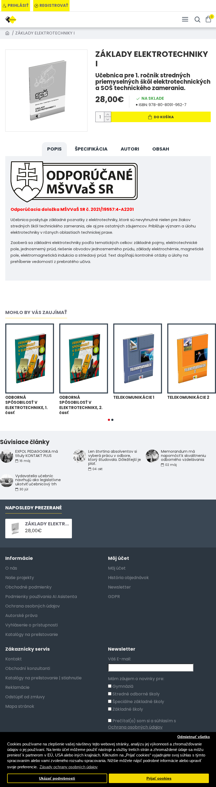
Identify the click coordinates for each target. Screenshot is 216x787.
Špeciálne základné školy (137, 702)
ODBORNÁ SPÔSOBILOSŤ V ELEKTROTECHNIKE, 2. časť (80, 405)
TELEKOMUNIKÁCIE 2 (188, 397)
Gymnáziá (122, 686)
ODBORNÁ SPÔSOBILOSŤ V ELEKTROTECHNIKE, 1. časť (26, 405)
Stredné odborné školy (135, 694)
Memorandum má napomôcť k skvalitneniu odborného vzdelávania (183, 456)
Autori (130, 149)
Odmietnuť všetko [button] (193, 737)
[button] (109, 420)
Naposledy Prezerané (33, 508)
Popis (54, 149)
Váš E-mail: (119, 659)
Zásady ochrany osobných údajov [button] (69, 767)
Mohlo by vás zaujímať (36, 313)
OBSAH (160, 149)
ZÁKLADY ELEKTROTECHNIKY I (47, 524)
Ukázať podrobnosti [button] (57, 778)
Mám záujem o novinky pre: (136, 679)
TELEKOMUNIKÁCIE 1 (133, 397)
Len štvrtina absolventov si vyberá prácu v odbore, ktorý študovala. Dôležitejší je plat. (114, 458)
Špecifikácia (91, 149)
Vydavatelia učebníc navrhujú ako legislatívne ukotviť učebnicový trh (38, 480)
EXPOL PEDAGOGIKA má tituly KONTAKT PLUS (36, 454)
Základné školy (127, 709)
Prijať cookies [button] (158, 778)
